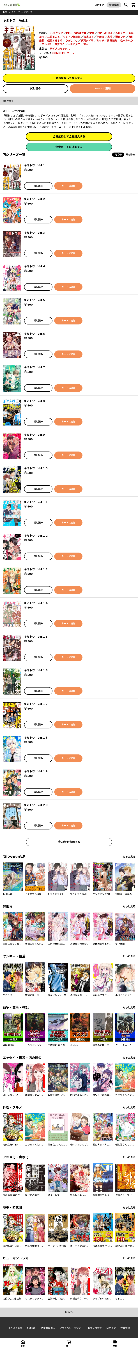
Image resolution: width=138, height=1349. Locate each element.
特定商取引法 (48, 1327)
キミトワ (28, 12)
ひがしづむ (71, 40)
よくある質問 (15, 1327)
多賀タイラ (87, 40)
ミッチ (100, 40)
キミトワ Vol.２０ (36, 805)
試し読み (35, 88)
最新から (130, 154)
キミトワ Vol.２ (34, 199)
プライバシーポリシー (71, 1327)
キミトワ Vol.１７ (36, 704)
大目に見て (74, 44)
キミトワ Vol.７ (34, 367)
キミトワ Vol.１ (34, 165)
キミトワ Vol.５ (34, 300)
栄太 (91, 32)
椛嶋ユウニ (80, 32)
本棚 (115, 1346)
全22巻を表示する (69, 841)
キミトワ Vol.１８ (36, 737)
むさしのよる (104, 32)
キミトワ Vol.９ (34, 434)
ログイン (99, 4)
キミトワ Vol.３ (34, 232)
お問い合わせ (95, 1327)
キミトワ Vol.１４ (36, 603)
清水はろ (89, 36)
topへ (69, 1312)
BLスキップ (56, 32)
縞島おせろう (54, 40)
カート (69, 1346)
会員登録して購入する (69, 78)
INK (68, 32)
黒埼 (109, 36)
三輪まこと (53, 36)
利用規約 (31, 1327)
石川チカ (121, 32)
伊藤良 (100, 36)
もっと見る (129, 856)
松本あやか (126, 40)
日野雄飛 (112, 40)
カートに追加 (103, 88)
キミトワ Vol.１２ (36, 535)
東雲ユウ (60, 44)
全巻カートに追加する (69, 147)
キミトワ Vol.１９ (36, 771)
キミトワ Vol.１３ (36, 569)
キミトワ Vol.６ (34, 333)
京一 (85, 44)
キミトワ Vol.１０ (36, 468)
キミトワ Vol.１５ (36, 636)
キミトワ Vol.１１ (36, 502)
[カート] (133, 5)
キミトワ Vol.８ (34, 401)
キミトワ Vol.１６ (36, 670)
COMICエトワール (63, 53)
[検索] (126, 5)
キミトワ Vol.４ (34, 266)
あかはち (47, 44)
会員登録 (114, 4)
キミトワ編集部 (71, 36)
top (5, 12)
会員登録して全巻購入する (69, 136)
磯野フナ (120, 36)
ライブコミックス (60, 48)
